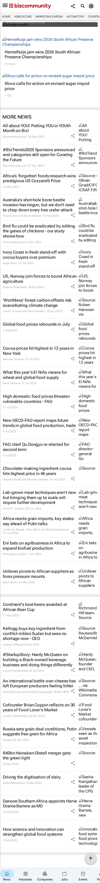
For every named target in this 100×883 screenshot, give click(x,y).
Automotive (75, 16)
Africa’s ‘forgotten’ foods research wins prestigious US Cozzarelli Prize (39, 178)
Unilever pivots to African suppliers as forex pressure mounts (38, 574)
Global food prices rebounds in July (36, 324)
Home (6, 16)
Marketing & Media (49, 16)
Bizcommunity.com (15, 136)
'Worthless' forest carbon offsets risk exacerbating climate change (37, 303)
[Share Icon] (72, 135)
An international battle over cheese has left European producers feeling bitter (39, 683)
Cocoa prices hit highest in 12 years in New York (38, 351)
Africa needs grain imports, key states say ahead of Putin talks (38, 521)
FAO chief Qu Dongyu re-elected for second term (36, 447)
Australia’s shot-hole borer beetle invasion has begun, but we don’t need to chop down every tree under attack (38, 204)
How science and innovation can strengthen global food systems (33, 832)
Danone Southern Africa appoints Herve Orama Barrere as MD (40, 804)
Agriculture (23, 16)
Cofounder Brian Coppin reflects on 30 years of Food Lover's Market (39, 707)
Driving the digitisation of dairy (32, 777)
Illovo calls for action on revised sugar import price (47, 86)
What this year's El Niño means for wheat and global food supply (35, 375)
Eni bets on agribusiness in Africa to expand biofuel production (36, 546)
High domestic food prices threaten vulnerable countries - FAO (36, 399)
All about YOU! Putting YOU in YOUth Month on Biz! (37, 128)
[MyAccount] (92, 6)
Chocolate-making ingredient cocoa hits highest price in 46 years (37, 471)
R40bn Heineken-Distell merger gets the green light (37, 755)
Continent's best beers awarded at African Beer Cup (35, 607)
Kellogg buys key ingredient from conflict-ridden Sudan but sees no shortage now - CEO (35, 633)
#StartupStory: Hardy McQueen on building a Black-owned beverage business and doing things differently (37, 659)
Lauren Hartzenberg (15, 670)
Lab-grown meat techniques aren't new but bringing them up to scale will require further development (39, 497)
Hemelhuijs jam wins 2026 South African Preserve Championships (42, 54)
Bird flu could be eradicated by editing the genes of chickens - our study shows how (39, 230)
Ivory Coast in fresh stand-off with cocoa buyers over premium (34, 255)
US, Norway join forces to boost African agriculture (40, 279)
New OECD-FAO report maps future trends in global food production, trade (39, 423)
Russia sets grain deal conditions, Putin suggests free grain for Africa (40, 731)
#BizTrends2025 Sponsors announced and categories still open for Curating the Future (39, 154)
